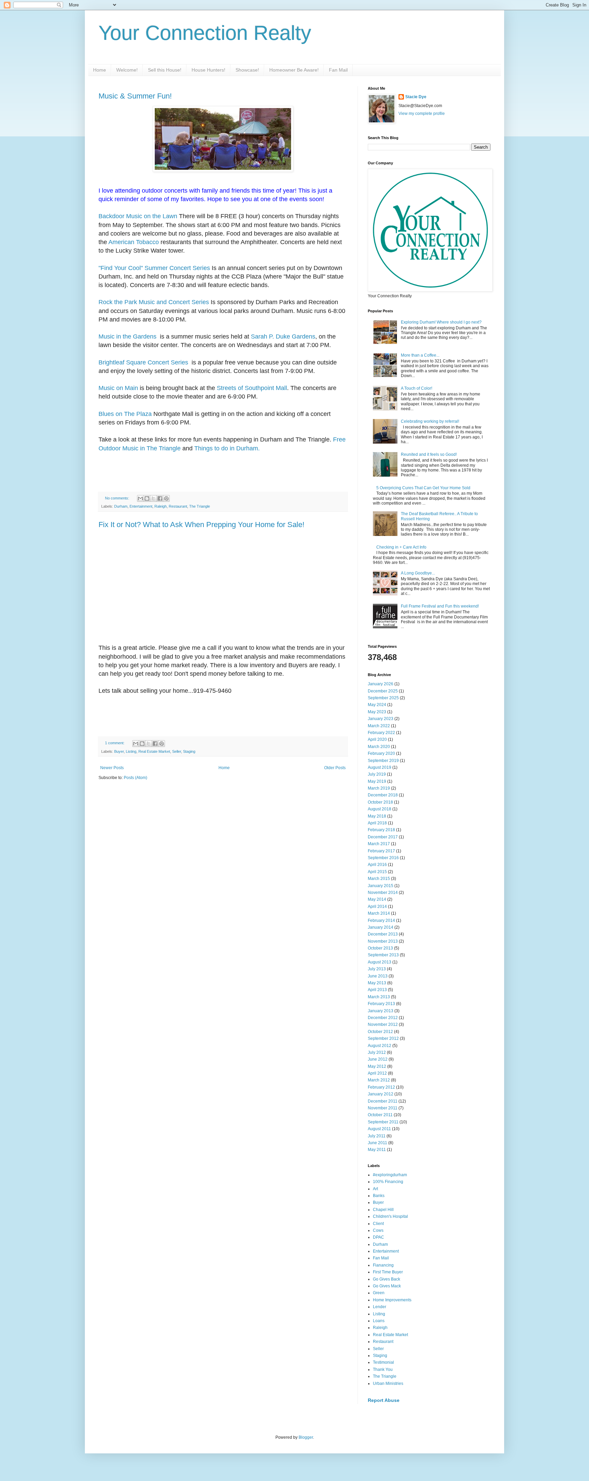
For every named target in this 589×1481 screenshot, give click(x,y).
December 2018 (383, 795)
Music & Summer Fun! (135, 96)
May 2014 (377, 899)
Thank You (383, 1369)
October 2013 (380, 948)
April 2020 (377, 739)
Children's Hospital (390, 1216)
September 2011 (383, 1122)
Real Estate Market (154, 751)
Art (375, 1188)
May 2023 (377, 711)
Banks (378, 1195)
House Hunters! (208, 70)
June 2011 (377, 1142)
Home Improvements (392, 1300)
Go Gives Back (386, 1279)
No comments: (117, 498)
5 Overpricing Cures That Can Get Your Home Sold (423, 487)
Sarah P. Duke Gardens (283, 336)
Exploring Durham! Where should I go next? (441, 322)
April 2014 (377, 906)
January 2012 (380, 1094)
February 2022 (381, 732)
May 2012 (377, 1066)
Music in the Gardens (128, 336)
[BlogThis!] (147, 498)
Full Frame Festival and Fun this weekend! (440, 606)
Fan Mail (338, 70)
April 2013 (377, 989)
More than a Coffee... (420, 355)
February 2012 (381, 1087)
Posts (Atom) (135, 777)
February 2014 (381, 920)
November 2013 (383, 941)
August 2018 (379, 809)
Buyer (119, 751)
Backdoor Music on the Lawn (138, 216)
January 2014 (380, 927)
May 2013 (377, 983)
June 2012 (378, 1059)
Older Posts (335, 767)
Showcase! (247, 70)
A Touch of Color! (416, 388)
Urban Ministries (388, 1383)
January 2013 (380, 1010)
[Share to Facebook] (159, 498)
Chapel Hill (383, 1209)
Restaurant (178, 506)
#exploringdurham (390, 1174)
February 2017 (381, 851)
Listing (131, 751)
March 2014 (379, 913)
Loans (378, 1320)
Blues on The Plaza (125, 413)
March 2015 (379, 878)
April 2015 (377, 871)
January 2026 (380, 684)
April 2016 (377, 864)
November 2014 (383, 892)
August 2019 (379, 767)
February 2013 (381, 1003)
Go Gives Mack (387, 1286)
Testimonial (383, 1362)
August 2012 (379, 1045)
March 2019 (379, 788)
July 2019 (377, 774)
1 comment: (115, 743)
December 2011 (382, 1101)
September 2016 (383, 857)
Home (99, 70)
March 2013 (379, 996)
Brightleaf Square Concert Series (144, 362)
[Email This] (140, 498)
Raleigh (160, 506)
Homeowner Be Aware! (294, 70)
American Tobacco (134, 242)
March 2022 (379, 725)
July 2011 (377, 1136)
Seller (176, 751)
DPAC (378, 1237)
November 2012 (383, 1024)
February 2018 (381, 829)
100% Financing (388, 1181)
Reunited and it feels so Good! (429, 454)
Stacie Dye (415, 96)
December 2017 (383, 837)
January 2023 (380, 718)
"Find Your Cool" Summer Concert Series (154, 268)
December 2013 (383, 934)
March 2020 (379, 746)
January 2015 (380, 885)
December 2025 (383, 691)
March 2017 (379, 843)
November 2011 (382, 1108)
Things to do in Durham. (227, 448)
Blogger (306, 1437)
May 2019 (377, 781)
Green (378, 1292)
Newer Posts (112, 767)
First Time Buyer (388, 1272)
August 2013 (379, 962)
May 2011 (377, 1149)
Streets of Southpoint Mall (252, 388)
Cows (378, 1230)
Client (378, 1223)
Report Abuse (383, 1400)
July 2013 (377, 969)
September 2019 (383, 760)
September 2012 (383, 1038)
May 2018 (377, 816)
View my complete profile (421, 113)
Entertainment (141, 506)
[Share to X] (153, 498)
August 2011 (379, 1128)
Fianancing (383, 1265)
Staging (189, 751)
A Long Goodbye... (418, 573)
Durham (120, 506)
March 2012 (379, 1080)
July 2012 (377, 1052)
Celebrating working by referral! (430, 421)
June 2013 (378, 976)
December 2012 (383, 1017)
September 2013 (383, 955)
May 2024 (377, 704)
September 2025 (383, 697)
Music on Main (118, 388)
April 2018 (377, 823)
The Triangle (199, 506)
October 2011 (380, 1114)
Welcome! (127, 70)
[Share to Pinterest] (166, 498)
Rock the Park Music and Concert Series (154, 302)
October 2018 (380, 802)
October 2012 (380, 1031)
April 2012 (377, 1073)
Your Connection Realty (205, 32)
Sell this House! (164, 70)
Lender (379, 1306)
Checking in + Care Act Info (401, 547)
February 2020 (381, 753)
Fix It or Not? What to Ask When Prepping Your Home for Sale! (201, 524)
